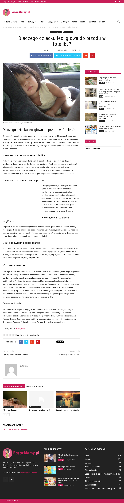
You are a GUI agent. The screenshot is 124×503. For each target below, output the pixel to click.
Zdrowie (92, 21)
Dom (22, 21)
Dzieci (102, 109)
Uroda (82, 21)
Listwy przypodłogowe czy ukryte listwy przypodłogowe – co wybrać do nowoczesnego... (109, 92)
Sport (41, 21)
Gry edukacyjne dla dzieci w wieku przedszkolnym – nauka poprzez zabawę (68, 480)
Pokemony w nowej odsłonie (66, 467)
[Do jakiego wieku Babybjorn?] (41, 399)
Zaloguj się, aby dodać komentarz (16, 429)
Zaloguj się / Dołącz (9, 2)
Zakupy (31, 21)
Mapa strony (35, 2)
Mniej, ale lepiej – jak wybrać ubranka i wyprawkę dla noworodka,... (107, 116)
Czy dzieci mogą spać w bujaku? (68, 410)
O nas (19, 2)
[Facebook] (115, 1)
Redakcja (50, 50)
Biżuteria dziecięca (92, 466)
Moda (74, 21)
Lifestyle (65, 21)
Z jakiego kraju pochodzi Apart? (15, 354)
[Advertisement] (77, 12)
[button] (118, 22)
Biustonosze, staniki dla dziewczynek (100, 488)
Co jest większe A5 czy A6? (69, 354)
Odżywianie (53, 21)
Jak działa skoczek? (10, 410)
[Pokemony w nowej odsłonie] (50, 470)
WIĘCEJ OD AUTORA (34, 386)
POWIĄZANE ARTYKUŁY (13, 386)
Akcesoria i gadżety (56, 32)
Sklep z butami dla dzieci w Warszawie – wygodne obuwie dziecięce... (108, 104)
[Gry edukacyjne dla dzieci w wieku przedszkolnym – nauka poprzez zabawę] (50, 481)
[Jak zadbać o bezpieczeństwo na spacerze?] (50, 458)
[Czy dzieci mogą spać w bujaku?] (68, 399)
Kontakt (43, 2)
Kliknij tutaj (20, 328)
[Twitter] (119, 1)
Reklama (25, 2)
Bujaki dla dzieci (68, 32)
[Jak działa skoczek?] (15, 399)
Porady (102, 21)
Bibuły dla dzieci (91, 470)
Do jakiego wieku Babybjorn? (39, 410)
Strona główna (10, 21)
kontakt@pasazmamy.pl (29, 473)
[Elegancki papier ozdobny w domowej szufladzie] (91, 81)
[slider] (10, 334)
